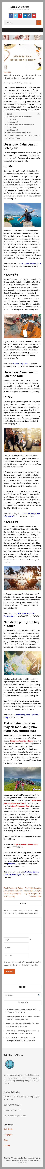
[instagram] (29, 15)
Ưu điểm (13, 119)
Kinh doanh (8, 1129)
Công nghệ (8, 1135)
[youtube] (34, 15)
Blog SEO (7, 72)
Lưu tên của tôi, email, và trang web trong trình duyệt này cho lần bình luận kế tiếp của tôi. (22, 963)
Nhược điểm (14, 122)
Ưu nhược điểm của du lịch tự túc (19, 117)
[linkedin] (25, 15)
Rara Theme (26, 1160)
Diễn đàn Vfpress (19, 6)
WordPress (22, 1163)
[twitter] (16, 15)
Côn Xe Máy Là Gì (20, 364)
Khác (6, 1140)
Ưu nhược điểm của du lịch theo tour (20, 125)
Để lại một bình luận (25, 83)
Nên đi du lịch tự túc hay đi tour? (19, 133)
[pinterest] (20, 15)
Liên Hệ (7, 1146)
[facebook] (11, 15)
